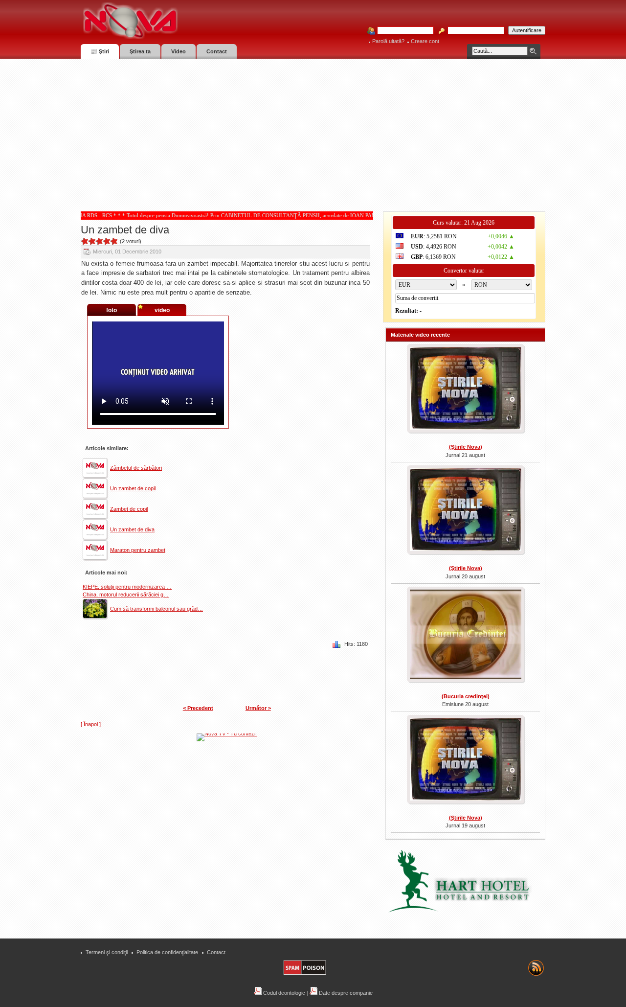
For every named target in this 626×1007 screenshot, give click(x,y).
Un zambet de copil (133, 488)
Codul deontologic (283, 993)
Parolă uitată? (388, 41)
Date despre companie (345, 993)
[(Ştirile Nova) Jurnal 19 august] (465, 760)
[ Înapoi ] (91, 724)
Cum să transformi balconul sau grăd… (156, 609)
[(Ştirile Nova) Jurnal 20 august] (465, 510)
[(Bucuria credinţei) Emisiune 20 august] (465, 635)
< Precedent (198, 708)
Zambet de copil (129, 509)
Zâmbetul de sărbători (136, 468)
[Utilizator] (402, 31)
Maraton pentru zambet (137, 550)
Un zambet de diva (132, 529)
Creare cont (425, 41)
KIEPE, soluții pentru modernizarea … (127, 587)
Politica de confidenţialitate (167, 952)
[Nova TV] (215, 20)
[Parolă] (473, 31)
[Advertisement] (313, 132)
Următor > (258, 708)
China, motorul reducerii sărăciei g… (126, 594)
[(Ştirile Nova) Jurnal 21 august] (465, 389)
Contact (216, 952)
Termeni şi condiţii (107, 952)
